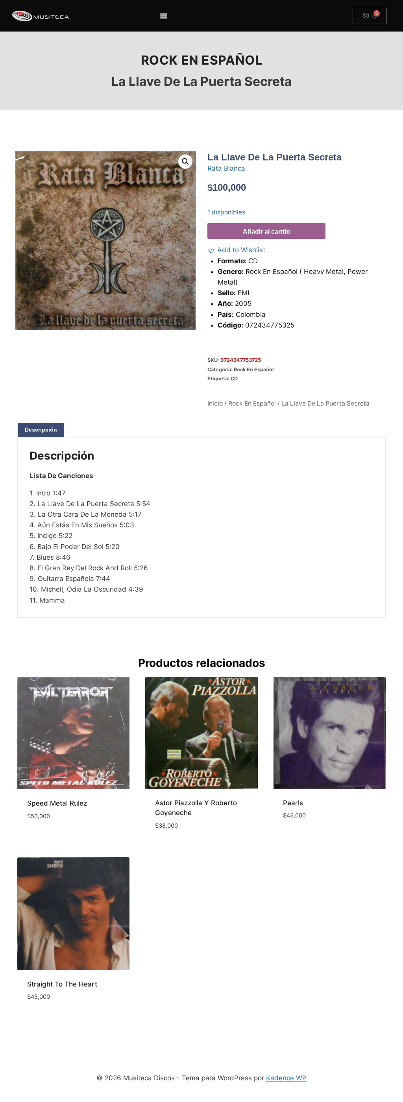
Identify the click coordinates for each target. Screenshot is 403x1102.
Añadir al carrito (266, 231)
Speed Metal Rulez (57, 803)
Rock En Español (202, 60)
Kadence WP (286, 1078)
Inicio (215, 403)
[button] (185, 162)
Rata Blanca (226, 168)
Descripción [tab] (41, 429)
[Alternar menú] (164, 16)
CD (234, 379)
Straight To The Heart (62, 984)
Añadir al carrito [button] (57, 839)
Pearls (293, 803)
